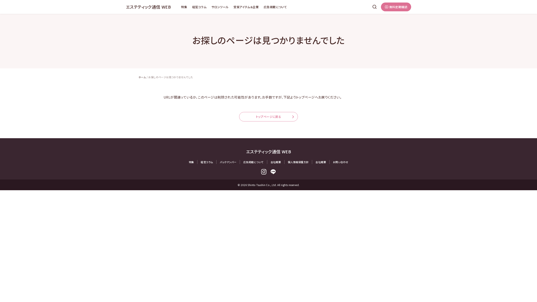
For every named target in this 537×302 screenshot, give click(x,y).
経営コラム (199, 7)
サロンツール (219, 7)
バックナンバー (228, 162)
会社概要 (276, 162)
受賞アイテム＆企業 (246, 7)
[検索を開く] (374, 7)
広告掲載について (275, 7)
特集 (184, 7)
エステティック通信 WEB (148, 7)
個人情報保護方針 (298, 162)
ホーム (142, 77)
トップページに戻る (268, 117)
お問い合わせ (340, 162)
